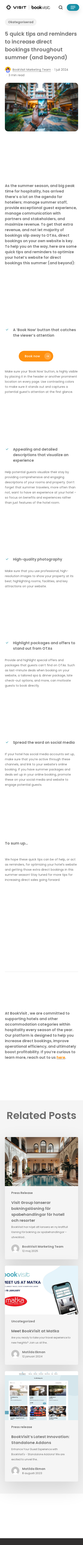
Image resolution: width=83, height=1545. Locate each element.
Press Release (22, 1193)
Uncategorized (23, 1321)
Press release (21, 1427)
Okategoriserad (20, 22)
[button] (73, 7)
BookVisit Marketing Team (32, 69)
